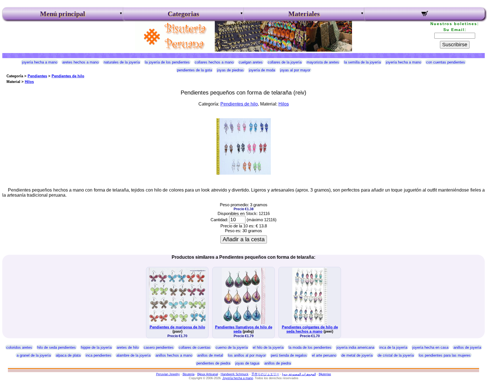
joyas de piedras (230, 70)
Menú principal (62, 13)
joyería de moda (262, 70)
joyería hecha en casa (430, 347)
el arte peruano (324, 355)
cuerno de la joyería (232, 347)
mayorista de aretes (323, 62)
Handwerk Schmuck (235, 374)
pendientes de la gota (194, 70)
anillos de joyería (467, 347)
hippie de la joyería (96, 347)
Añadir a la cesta (244, 239)
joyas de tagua (247, 363)
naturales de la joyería (122, 62)
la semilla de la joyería (362, 62)
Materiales (304, 13)
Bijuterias (325, 374)
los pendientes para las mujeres (445, 355)
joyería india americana (355, 347)
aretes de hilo (128, 347)
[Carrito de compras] (424, 14)
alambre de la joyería (133, 355)
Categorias (183, 13)
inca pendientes (98, 355)
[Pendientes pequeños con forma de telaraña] (243, 173)
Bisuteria (188, 374)
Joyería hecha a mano (237, 378)
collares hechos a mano (214, 62)
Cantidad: (219, 219)
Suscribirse (454, 44)
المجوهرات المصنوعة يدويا (299, 374)
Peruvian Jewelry (168, 374)
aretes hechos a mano (80, 62)
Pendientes (37, 76)
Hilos (29, 82)
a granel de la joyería (34, 355)
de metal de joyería (357, 355)
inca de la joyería (393, 347)
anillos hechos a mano (174, 355)
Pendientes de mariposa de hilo (177, 327)
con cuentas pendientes (445, 62)
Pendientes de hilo (68, 76)
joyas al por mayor (295, 70)
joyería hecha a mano (39, 62)
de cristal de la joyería (396, 355)
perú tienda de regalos (289, 355)
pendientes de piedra (213, 363)
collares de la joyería (285, 62)
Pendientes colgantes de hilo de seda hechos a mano (310, 329)
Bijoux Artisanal (207, 374)
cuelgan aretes (251, 62)
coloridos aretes (19, 347)
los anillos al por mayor (247, 355)
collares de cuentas (195, 347)
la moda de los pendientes (310, 347)
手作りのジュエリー (265, 374)
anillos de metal (210, 355)
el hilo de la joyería (268, 347)
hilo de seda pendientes (56, 347)
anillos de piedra (277, 363)
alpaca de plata (68, 355)
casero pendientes (159, 347)
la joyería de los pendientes (167, 62)
